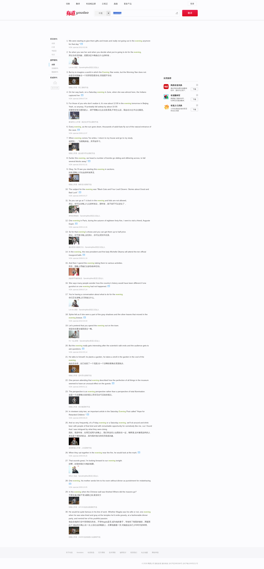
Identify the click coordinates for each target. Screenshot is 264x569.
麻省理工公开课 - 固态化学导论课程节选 (83, 122)
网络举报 (155, 552)
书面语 (54, 51)
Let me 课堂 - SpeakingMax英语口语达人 (84, 67)
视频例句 (55, 72)
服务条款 (165, 563)
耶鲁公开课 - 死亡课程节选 (78, 87)
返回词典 (55, 88)
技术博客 (112, 552)
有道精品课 (91, 4)
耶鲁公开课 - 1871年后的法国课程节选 (83, 507)
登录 (192, 4)
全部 (53, 43)
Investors (80, 552)
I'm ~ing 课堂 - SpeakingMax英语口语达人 (84, 341)
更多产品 (128, 4)
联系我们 (133, 552)
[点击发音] (81, 43)
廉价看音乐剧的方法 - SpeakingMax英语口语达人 (87, 247)
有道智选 (91, 552)
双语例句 (53, 39)
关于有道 (69, 552)
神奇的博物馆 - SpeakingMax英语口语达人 (84, 216)
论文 (53, 55)
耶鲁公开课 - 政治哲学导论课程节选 (82, 153)
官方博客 (101, 552)
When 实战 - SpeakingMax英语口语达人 (83, 476)
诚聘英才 (123, 552)
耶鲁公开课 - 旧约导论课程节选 (80, 375)
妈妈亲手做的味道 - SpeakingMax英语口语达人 (86, 278)
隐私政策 (158, 563)
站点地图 (144, 552)
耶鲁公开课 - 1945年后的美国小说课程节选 (84, 537)
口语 (53, 47)
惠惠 (116, 4)
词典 (68, 4)
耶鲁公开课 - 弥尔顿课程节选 (79, 407)
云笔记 (105, 4)
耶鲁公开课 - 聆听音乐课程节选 (80, 184)
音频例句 (55, 68)
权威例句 (53, 78)
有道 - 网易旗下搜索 (77, 13)
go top (55, 82)
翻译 (78, 4)
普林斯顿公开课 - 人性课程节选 (80, 448)
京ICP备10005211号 (190, 563)
